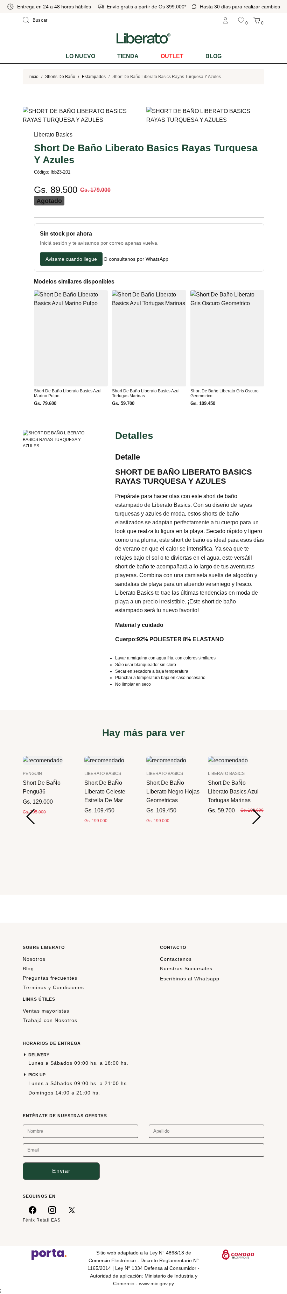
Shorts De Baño (60, 76)
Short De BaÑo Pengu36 (42, 787)
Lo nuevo (80, 56)
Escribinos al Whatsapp (189, 978)
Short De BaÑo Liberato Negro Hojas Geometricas (173, 791)
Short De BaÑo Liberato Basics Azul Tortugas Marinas (233, 791)
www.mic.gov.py (156, 1283)
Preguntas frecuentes (50, 978)
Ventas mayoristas (46, 1011)
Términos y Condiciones (53, 987)
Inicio (33, 76)
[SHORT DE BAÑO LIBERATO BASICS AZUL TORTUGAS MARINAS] (228, 760)
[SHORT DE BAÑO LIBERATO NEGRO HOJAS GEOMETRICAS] (166, 760)
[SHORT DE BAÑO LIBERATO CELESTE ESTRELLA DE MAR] (104, 760)
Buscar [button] (40, 20)
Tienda (128, 56)
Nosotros (34, 959)
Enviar (61, 1171)
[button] (31, 816)
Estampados (94, 76)
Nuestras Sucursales (186, 968)
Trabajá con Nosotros (50, 1020)
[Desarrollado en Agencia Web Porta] (48, 1254)
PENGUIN (32, 773)
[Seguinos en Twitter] (72, 1209)
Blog (213, 56)
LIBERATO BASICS (102, 773)
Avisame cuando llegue (71, 259)
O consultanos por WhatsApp (136, 259)
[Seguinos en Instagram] (52, 1209)
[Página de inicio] (143, 38)
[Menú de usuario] (225, 20)
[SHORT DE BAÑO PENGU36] (43, 760)
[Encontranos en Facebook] (32, 1209)
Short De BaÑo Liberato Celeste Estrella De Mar (104, 791)
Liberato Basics (53, 135)
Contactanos (176, 959)
